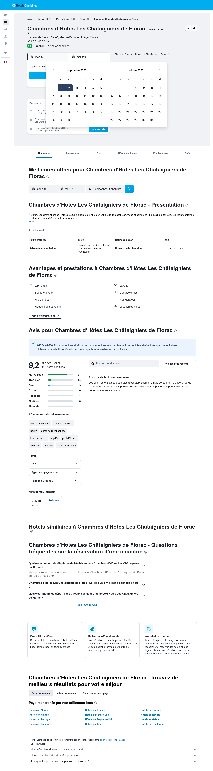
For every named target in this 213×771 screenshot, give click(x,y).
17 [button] (77, 104)
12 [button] (93, 96)
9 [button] (69, 96)
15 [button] (61, 104)
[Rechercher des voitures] (5, 29)
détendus (35, 445)
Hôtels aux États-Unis (97, 714)
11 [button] (85, 96)
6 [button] (101, 88)
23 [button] (69, 112)
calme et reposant (66, 445)
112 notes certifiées (57, 46)
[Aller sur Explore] (5, 43)
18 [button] (85, 104)
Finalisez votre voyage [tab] (95, 693)
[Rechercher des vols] (5, 15)
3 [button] (77, 88)
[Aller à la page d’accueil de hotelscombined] (25, 5)
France (41, 18)
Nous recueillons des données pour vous (55, 755)
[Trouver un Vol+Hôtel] (5, 36)
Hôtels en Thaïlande (152, 724)
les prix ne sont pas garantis (112, 739)
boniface (48, 445)
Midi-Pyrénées (62, 18)
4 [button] (85, 88)
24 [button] (77, 112)
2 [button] (69, 88)
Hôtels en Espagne (40, 724)
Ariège (83, 18)
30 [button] (69, 120)
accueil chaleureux (40, 423)
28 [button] (53, 120)
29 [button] (61, 120)
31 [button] (151, 120)
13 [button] (101, 96)
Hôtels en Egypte (150, 714)
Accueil (30, 18)
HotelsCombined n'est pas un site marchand (57, 749)
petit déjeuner (69, 438)
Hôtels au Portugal (40, 719)
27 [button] (101, 112)
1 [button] (61, 88)
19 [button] (93, 104)
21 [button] (53, 112)
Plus (31, 221)
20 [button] (101, 104)
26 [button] (93, 112)
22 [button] (61, 112)
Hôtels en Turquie (151, 710)
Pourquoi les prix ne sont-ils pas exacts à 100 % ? (60, 761)
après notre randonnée (53, 430)
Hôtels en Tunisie (95, 710)
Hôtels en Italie (93, 724)
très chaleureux (38, 438)
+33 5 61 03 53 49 (38, 41)
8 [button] (61, 96)
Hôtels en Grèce (150, 719)
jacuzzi (33, 430)
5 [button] (93, 88)
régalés (54, 438)
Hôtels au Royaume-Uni (98, 719)
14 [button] (53, 104)
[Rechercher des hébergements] (5, 22)
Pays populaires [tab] (41, 693)
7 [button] (53, 96)
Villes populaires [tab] (66, 693)
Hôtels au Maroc (38, 710)
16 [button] (69, 104)
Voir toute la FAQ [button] (87, 604)
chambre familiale (63, 423)
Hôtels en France (39, 714)
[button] (5, 5)
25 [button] (85, 112)
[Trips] (5, 52)
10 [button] (77, 96)
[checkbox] (45, 503)
